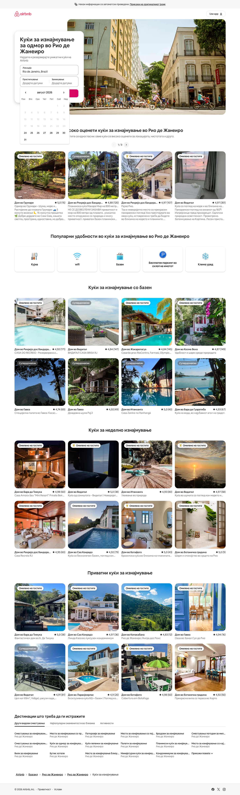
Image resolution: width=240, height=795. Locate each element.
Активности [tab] (106, 723)
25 (31, 132)
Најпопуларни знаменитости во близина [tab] (72, 723)
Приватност (44, 789)
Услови (58, 789)
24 (25, 132)
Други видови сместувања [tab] (30, 723)
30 (64, 132)
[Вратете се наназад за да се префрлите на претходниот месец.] (26, 93)
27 (44, 132)
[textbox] (35, 83)
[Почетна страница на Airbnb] (23, 14)
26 (38, 132)
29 (57, 132)
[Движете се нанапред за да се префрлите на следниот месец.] (64, 93)
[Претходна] (114, 144)
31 (25, 139)
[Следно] (126, 144)
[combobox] (49, 72)
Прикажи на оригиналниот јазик (148, 4)
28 (51, 132)
